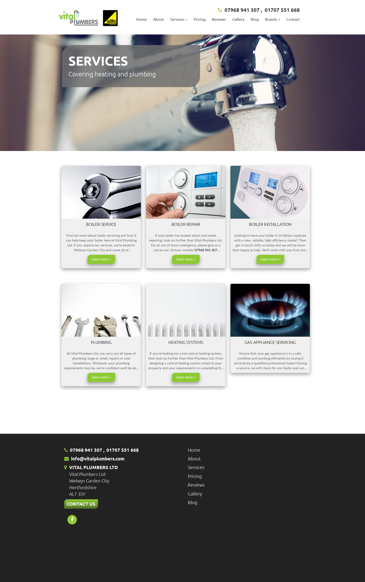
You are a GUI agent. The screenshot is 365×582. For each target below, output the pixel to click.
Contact (293, 19)
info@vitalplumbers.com (97, 458)
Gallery (238, 19)
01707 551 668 (282, 10)
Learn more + (101, 259)
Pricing (200, 19)
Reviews (219, 19)
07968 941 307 (242, 10)
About (158, 19)
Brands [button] (271, 19)
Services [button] (177, 19)
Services (196, 467)
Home (141, 19)
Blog (255, 19)
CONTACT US (81, 504)
